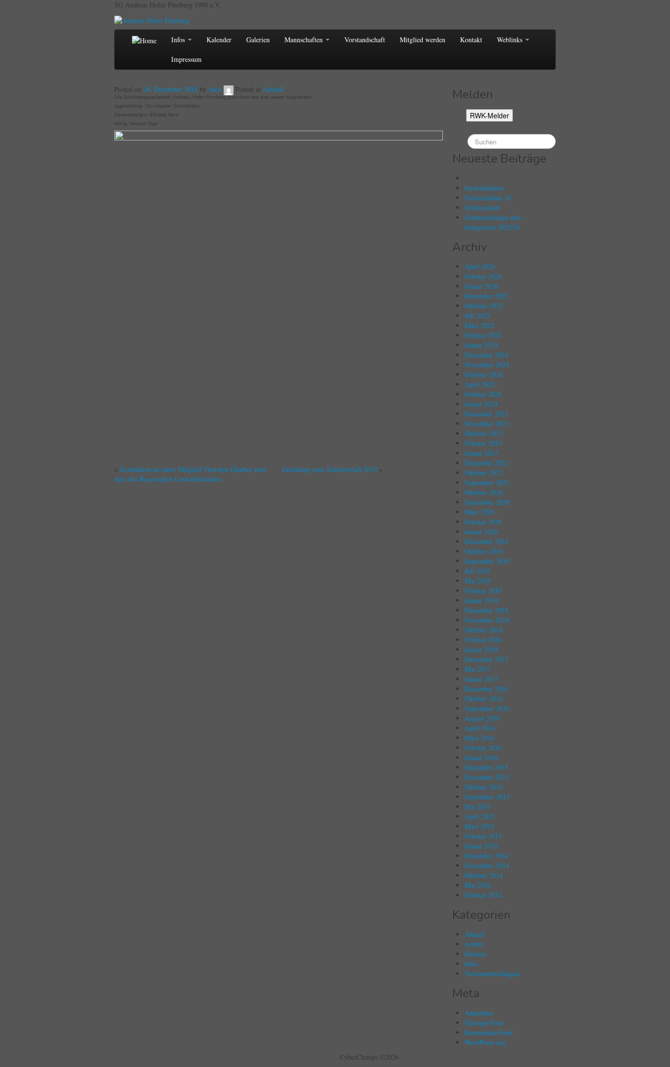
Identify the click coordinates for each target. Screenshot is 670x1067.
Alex (215, 89)
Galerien (258, 39)
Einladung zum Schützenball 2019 (329, 469)
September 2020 (487, 502)
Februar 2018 (483, 639)
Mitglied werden (422, 39)
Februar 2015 (483, 836)
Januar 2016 (481, 757)
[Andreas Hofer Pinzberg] (151, 19)
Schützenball (482, 207)
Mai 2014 (477, 885)
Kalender (219, 39)
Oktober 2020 (483, 492)
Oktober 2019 (483, 551)
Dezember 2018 (486, 610)
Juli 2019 (477, 570)
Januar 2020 (481, 531)
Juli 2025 (477, 315)
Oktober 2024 (483, 374)
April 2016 (479, 728)
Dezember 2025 (486, 296)
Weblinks (510, 39)
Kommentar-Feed (488, 1032)
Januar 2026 (481, 286)
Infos (179, 39)
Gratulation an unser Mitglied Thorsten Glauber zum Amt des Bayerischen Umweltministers (190, 474)
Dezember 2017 (486, 659)
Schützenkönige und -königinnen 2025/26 (494, 222)
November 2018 (486, 620)
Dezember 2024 (486, 354)
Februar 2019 (483, 590)
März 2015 (479, 826)
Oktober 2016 (483, 698)
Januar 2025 (481, 345)
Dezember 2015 (486, 767)
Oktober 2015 (483, 787)
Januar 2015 (481, 845)
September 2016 (487, 708)
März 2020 (479, 512)
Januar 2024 (481, 404)
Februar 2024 (483, 394)
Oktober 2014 (483, 875)
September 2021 (487, 482)
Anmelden (478, 1012)
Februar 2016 (483, 747)
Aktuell (273, 89)
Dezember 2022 (486, 462)
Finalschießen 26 (487, 197)
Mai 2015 (477, 806)
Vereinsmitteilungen (492, 973)
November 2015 (486, 777)
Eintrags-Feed (483, 1022)
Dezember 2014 (486, 855)
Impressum (186, 59)
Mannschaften (304, 39)
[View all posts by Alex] (228, 89)
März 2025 (479, 325)
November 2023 (486, 423)
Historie (475, 953)
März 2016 (479, 737)
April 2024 (479, 384)
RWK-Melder (489, 115)
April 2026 (479, 266)
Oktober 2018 (483, 629)
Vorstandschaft (364, 39)
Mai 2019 (477, 580)
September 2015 (487, 796)
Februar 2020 (483, 521)
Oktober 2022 (483, 472)
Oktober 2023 (483, 433)
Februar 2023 (483, 443)
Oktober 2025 (483, 305)
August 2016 (482, 718)
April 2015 (479, 816)
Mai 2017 (477, 669)
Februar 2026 (483, 276)
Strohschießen (483, 187)
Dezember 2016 (486, 688)
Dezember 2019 (486, 541)
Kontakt (471, 39)
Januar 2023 (481, 453)
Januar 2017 (481, 679)
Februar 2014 (483, 895)
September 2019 (487, 561)
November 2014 (486, 865)
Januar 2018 (481, 649)
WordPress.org (484, 1042)
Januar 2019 (481, 600)
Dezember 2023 (486, 413)
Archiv (474, 944)
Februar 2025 (483, 335)
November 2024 (486, 364)
